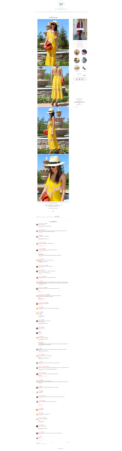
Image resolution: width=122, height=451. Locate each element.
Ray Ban (57, 217)
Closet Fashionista (41, 248)
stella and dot (61, 217)
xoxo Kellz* (40, 408)
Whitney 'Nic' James (41, 417)
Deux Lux (43, 217)
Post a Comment (39, 440)
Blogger (63, 448)
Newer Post (38, 442)
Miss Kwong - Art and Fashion (42, 376)
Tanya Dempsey (40, 400)
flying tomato (46, 217)
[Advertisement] (79, 91)
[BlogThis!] (55, 216)
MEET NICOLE (80, 29)
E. (38, 331)
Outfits (51, 217)
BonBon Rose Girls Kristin (42, 302)
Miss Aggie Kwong (41, 372)
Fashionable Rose (41, 395)
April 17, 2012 (40, 429)
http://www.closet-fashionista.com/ (43, 250)
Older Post (68, 442)
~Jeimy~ (39, 361)
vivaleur (81, 104)
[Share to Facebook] (57, 216)
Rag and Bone (54, 217)
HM (49, 217)
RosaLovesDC (40, 229)
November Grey (40, 404)
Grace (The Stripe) (41, 276)
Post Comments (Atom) (43, 443)
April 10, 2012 (40, 370)
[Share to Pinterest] (58, 216)
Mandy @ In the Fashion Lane (42, 366)
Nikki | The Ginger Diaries (42, 265)
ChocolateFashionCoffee (42, 223)
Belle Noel (40, 217)
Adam (39, 436)
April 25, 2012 (40, 434)
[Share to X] (56, 216)
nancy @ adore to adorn (41, 287)
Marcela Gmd (40, 319)
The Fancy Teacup (41, 242)
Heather (39, 235)
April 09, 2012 (40, 232)
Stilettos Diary (40, 354)
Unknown (39, 307)
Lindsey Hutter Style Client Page (43, 294)
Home (53, 442)
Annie (39, 386)
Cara (39, 348)
